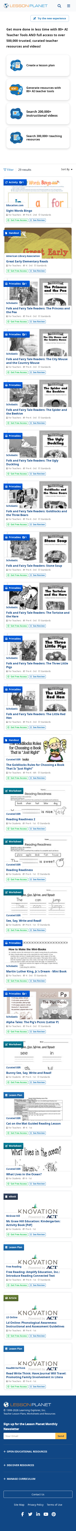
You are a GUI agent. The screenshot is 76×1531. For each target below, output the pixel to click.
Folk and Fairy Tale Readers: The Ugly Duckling (32, 462)
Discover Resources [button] (20, 1465)
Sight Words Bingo (19, 211)
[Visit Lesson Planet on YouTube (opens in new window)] (45, 1514)
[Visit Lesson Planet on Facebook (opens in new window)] (22, 1514)
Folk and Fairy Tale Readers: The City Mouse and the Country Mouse (37, 361)
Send (61, 1436)
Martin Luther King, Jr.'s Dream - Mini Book (36, 971)
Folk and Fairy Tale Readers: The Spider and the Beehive (36, 412)
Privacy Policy (35, 1504)
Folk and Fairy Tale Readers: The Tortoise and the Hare (37, 614)
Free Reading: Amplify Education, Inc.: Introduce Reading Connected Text (33, 1274)
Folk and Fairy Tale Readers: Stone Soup (34, 566)
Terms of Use (54, 1504)
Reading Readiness (19, 870)
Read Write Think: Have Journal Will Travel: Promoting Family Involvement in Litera (36, 1375)
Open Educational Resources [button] (27, 1451)
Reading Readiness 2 (20, 819)
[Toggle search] (59, 5)
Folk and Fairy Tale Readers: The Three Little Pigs (37, 665)
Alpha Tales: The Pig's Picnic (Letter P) (32, 1022)
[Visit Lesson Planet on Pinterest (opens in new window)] (53, 1514)
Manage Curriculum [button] (21, 1478)
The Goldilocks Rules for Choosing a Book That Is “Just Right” (35, 767)
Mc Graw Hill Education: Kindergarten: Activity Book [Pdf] (33, 1223)
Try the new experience (52, 18)
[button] (68, 5)
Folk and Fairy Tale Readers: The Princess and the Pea (38, 310)
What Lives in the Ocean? (24, 1174)
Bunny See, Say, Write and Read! (28, 1073)
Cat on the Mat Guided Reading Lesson (33, 1123)
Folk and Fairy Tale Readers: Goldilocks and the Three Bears (36, 513)
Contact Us (38, 1494)
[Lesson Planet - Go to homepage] (28, 6)
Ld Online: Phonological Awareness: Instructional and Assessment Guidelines (35, 1324)
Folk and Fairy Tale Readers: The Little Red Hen (35, 716)
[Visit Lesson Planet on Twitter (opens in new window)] (30, 1514)
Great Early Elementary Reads (27, 261)
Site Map (19, 1504)
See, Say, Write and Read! (23, 921)
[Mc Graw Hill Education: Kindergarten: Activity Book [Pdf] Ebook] (38, 1213)
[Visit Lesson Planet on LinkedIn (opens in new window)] (38, 1514)
